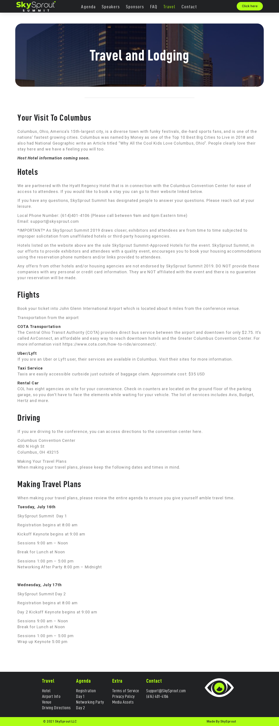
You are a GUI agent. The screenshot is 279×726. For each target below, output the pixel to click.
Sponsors (135, 6)
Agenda (88, 6)
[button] (250, 6)
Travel (169, 6)
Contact (189, 6)
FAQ (153, 6)
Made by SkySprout (221, 721)
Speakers (111, 6)
